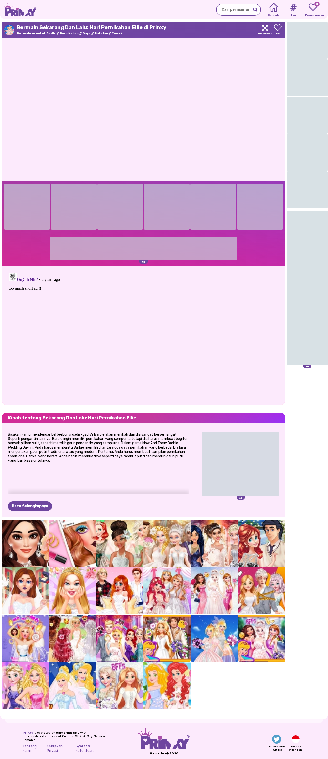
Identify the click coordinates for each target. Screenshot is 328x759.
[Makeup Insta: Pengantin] (72, 543)
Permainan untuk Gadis (36, 33)
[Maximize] (265, 29)
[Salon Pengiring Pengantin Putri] (72, 638)
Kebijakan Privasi (55, 748)
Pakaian (101, 33)
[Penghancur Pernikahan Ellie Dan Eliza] (25, 685)
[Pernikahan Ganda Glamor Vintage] (261, 543)
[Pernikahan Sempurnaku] (72, 590)
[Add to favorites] (278, 29)
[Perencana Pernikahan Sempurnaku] (25, 590)
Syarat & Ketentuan (85, 748)
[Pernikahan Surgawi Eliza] (214, 590)
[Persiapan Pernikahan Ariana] (25, 543)
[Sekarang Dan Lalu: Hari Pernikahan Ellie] (214, 638)
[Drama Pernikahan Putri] (120, 590)
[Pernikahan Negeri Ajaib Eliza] (261, 638)
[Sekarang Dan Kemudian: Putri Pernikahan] (72, 685)
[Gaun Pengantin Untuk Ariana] (214, 543)
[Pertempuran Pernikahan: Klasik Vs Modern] (167, 543)
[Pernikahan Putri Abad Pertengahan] (167, 638)
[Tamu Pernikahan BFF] (167, 685)
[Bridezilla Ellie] (25, 638)
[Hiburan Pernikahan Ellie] (120, 638)
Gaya (87, 33)
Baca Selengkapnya (30, 506)
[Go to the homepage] (18, 9)
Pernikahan (69, 33)
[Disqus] (143, 335)
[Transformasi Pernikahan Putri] (167, 590)
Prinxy (28, 732)
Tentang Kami (30, 748)
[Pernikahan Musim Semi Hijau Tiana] (120, 543)
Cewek (117, 33)
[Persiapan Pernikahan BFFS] (120, 685)
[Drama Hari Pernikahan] (261, 590)
